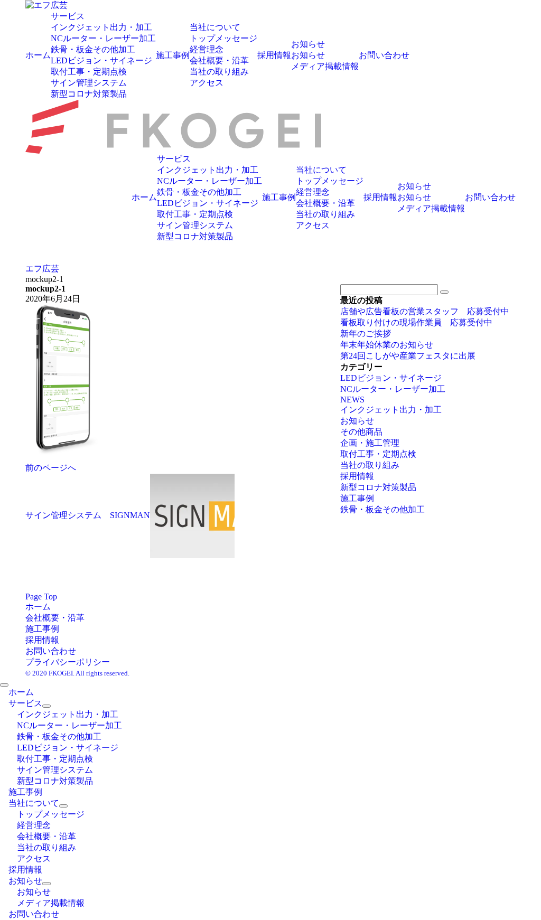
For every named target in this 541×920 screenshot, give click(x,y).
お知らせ (357, 420)
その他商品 (361, 431)
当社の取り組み (369, 465)
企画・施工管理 (369, 442)
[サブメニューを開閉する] (46, 706)
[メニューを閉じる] (4, 685)
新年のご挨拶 (365, 333)
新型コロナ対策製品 (378, 487)
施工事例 (357, 498)
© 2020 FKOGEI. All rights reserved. (77, 673)
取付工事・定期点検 (378, 453)
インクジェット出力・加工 (391, 409)
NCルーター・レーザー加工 (392, 388)
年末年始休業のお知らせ (386, 344)
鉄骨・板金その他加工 (382, 509)
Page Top (41, 596)
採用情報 (357, 476)
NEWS (352, 399)
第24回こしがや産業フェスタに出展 (407, 355)
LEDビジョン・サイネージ (391, 377)
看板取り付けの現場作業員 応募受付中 (416, 322)
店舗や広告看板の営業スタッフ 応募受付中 (424, 311)
